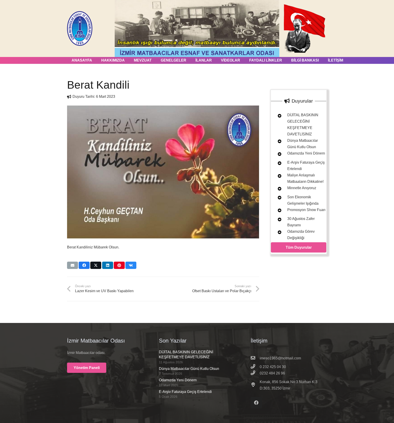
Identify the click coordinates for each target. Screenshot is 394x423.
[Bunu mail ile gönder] (72, 265)
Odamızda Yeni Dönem (306, 153)
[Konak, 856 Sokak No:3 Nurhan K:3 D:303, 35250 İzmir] (255, 385)
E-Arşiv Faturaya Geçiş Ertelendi (185, 392)
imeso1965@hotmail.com (280, 358)
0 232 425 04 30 (273, 367)
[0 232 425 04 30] (255, 367)
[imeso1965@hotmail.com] (255, 358)
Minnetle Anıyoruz (301, 188)
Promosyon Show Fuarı (306, 210)
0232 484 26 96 (272, 373)
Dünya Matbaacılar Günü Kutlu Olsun (189, 369)
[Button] (277, 116)
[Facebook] (256, 402)
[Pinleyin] (119, 265)
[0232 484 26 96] (255, 373)
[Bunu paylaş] (84, 265)
